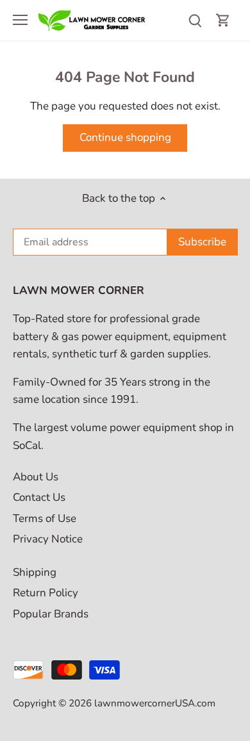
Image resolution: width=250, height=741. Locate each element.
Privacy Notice (48, 539)
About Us (35, 476)
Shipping (34, 572)
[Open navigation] (20, 20)
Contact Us (39, 497)
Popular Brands (50, 614)
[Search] (195, 20)
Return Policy (45, 592)
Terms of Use (44, 518)
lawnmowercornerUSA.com (154, 703)
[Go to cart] (223, 20)
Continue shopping (125, 137)
